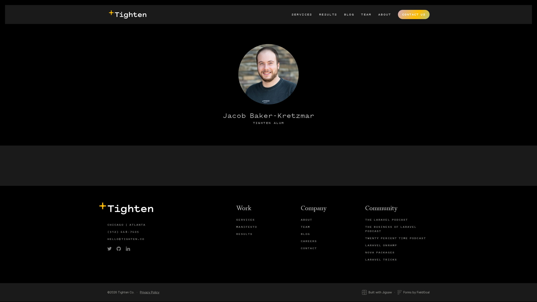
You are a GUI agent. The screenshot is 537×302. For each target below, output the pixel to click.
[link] (109, 249)
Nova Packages (380, 252)
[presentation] (126, 14)
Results (328, 14)
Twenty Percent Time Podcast (395, 238)
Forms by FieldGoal (416, 292)
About (384, 14)
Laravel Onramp (381, 245)
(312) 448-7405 (123, 232)
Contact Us (413, 14)
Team (366, 14)
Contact (309, 248)
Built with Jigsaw (380, 292)
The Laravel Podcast (386, 220)
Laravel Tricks (381, 260)
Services (302, 14)
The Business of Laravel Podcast (391, 229)
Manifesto (246, 227)
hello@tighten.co (126, 239)
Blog (349, 14)
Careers (309, 241)
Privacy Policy (149, 292)
